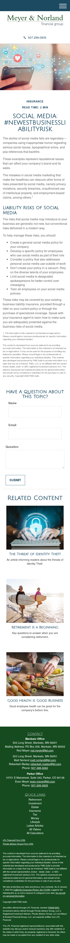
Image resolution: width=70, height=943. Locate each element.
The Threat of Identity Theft (35, 554)
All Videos (35, 829)
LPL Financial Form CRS (14, 840)
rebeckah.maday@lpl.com (45, 764)
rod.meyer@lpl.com (42, 750)
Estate (35, 807)
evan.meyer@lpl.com (42, 781)
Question (12, 447)
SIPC (57, 907)
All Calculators (35, 833)
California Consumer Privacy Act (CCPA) (31, 889)
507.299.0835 (37, 37)
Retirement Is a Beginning (35, 627)
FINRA (51, 907)
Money (35, 818)
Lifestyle (35, 822)
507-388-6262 (39, 768)
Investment (35, 803)
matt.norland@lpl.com (43, 760)
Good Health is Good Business (35, 700)
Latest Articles (35, 825)
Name (12, 403)
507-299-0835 (39, 785)
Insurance (35, 810)
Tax (35, 814)
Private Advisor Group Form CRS (18, 843)
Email (12, 425)
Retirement (35, 799)
